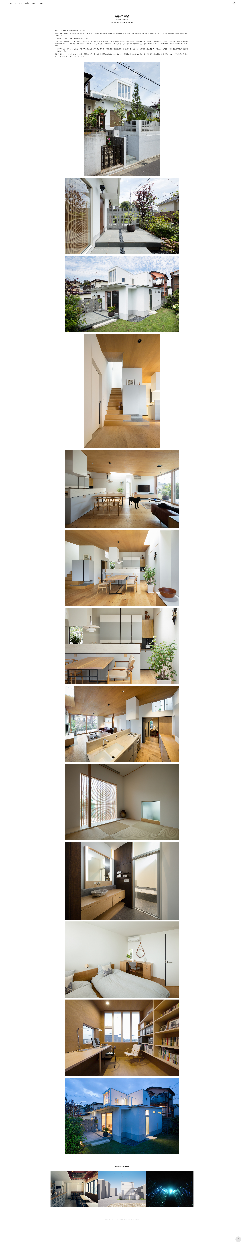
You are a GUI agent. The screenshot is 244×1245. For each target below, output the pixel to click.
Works (26, 3)
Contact (40, 3)
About (33, 3)
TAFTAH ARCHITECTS (14, 3)
